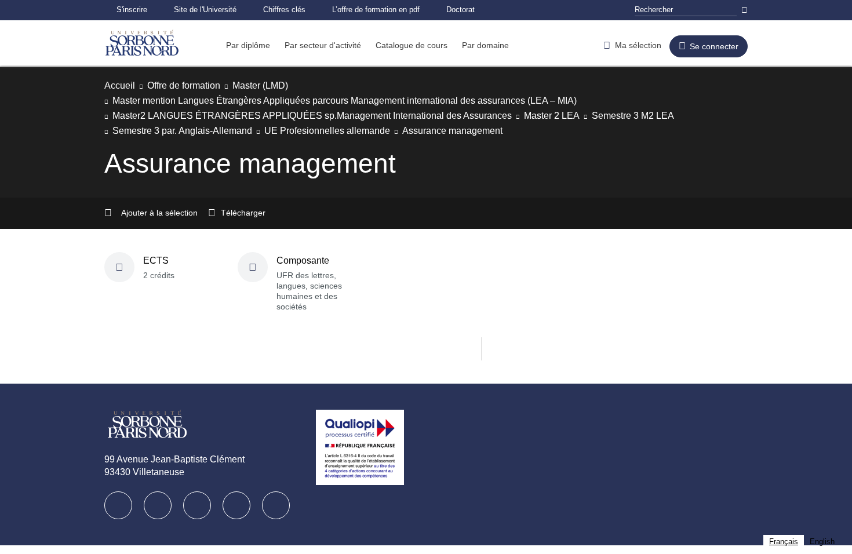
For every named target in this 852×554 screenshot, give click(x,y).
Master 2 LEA (552, 116)
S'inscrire (131, 9)
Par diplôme (248, 45)
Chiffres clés (284, 9)
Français (783, 541)
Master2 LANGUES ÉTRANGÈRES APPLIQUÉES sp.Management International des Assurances (312, 116)
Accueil (119, 85)
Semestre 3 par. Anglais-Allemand (182, 131)
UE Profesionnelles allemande (327, 131)
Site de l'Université (205, 9)
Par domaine (485, 45)
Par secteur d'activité (323, 45)
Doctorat (460, 9)
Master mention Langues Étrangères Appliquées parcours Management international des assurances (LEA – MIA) (344, 100)
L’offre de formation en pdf (376, 9)
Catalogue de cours (411, 45)
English (822, 541)
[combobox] (783, 541)
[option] (822, 541)
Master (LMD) (260, 85)
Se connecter (714, 46)
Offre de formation (183, 85)
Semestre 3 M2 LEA (633, 116)
